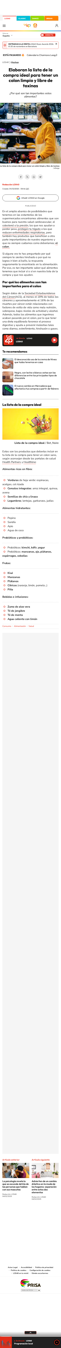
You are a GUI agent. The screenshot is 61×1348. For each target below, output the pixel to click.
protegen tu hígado (29, 229)
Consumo (6, 626)
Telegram (40, 177)
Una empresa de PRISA (30, 1283)
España (6, 35)
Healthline (30, 462)
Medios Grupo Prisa (30, 1290)
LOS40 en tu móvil (20, 1273)
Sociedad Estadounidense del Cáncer (28, 295)
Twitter (27, 177)
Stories (48, 1210)
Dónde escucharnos (40, 1273)
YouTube (24, 1210)
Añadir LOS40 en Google (33, 198)
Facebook (20, 177)
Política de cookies (18, 1270)
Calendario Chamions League (42, 55)
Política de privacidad (44, 1267)
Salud (31, 626)
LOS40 (7, 18)
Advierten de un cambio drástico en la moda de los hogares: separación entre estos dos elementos (44, 1187)
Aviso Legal (13, 1267)
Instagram (12, 1210)
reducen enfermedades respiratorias (23, 232)
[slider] (30, 1336)
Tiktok (18, 1210)
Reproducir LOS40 (54, 340)
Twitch (42, 1210)
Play (56, 1342)
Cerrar (56, 44)
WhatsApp (33, 177)
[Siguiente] (56, 55)
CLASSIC (22, 18)
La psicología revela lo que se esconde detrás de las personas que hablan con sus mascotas (15, 1185)
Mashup (15, 62)
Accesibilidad (26, 1267)
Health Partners (11, 462)
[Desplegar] (30, 1332)
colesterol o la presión (15, 225)
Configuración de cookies (40, 1270)
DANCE (35, 18)
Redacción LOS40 (10, 184)
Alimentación (20, 626)
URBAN (49, 18)
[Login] (57, 25)
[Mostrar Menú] (4, 25)
